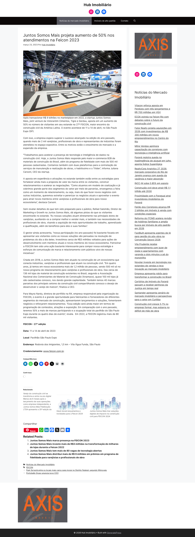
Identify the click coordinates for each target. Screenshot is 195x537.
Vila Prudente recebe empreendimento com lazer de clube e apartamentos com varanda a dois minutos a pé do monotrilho (151, 251)
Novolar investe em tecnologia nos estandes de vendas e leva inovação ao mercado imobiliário (153, 265)
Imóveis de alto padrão (105, 21)
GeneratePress (114, 532)
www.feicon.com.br (53, 351)
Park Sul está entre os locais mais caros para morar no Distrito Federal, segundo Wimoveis (66, 470)
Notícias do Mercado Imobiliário (40, 464)
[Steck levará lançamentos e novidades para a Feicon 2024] (72, 401)
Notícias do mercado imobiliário (74, 21)
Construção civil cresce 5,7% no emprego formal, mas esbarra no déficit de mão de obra (152, 307)
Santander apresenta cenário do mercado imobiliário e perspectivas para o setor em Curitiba (153, 296)
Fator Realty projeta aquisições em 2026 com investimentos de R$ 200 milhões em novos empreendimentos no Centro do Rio (153, 135)
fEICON (29, 467)
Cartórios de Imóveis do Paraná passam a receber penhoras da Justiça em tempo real (151, 285)
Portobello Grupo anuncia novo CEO (42, 473)
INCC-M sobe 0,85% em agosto (151, 183)
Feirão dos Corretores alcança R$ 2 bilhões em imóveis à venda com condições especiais (153, 210)
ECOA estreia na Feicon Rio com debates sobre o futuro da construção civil (152, 120)
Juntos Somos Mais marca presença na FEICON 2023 (59, 440)
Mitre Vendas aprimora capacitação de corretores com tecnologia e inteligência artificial (152, 149)
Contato (124, 21)
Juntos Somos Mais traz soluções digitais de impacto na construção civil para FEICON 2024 (104, 413)
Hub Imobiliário (97, 5)
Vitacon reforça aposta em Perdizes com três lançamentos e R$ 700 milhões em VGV (152, 109)
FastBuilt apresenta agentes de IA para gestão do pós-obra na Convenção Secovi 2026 (153, 236)
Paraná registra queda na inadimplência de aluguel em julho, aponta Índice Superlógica (153, 161)
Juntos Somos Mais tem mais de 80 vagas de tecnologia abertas (66, 450)
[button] (134, 21)
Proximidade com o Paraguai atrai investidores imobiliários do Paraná (153, 199)
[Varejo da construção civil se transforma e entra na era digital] (40, 401)
